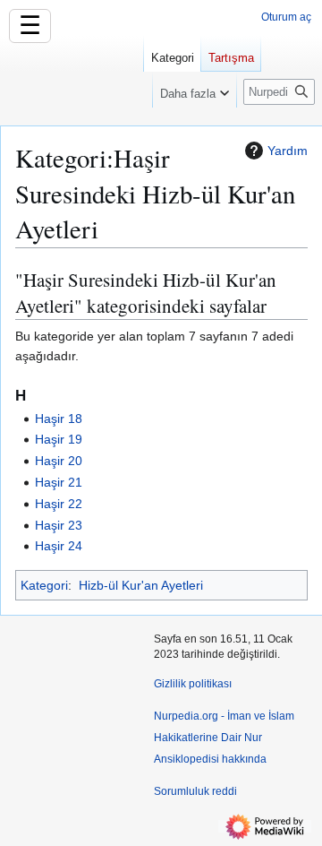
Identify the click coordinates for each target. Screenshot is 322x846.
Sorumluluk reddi (195, 791)
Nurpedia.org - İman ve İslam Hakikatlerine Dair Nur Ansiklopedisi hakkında (224, 737)
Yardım (287, 150)
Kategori (44, 585)
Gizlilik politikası (193, 684)
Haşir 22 (58, 503)
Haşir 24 (58, 546)
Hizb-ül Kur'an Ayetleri (141, 585)
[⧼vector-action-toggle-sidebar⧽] (71, 79)
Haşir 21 (58, 482)
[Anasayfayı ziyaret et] (71, 71)
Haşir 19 (58, 439)
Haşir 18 (58, 418)
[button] (194, 90)
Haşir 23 (58, 525)
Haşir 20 (58, 460)
